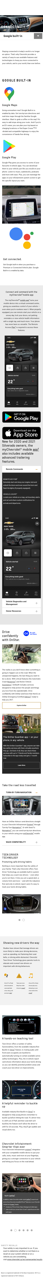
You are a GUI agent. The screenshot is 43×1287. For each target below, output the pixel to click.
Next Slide (38, 905)
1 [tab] (19, 920)
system (28, 1149)
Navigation (17, 827)
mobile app (25, 300)
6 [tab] (31, 1230)
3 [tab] (19, 1230)
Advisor (27, 696)
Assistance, (7, 684)
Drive (12, 1049)
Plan (14, 327)
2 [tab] (23, 920)
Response (11, 681)
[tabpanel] (21, 903)
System (30, 824)
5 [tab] (27, 1230)
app (36, 449)
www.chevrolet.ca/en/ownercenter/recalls (24, 1259)
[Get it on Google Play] (21, 417)
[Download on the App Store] (21, 433)
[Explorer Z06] (21, 723)
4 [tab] (23, 1230)
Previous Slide (5, 905)
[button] (35, 128)
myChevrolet (28, 833)
